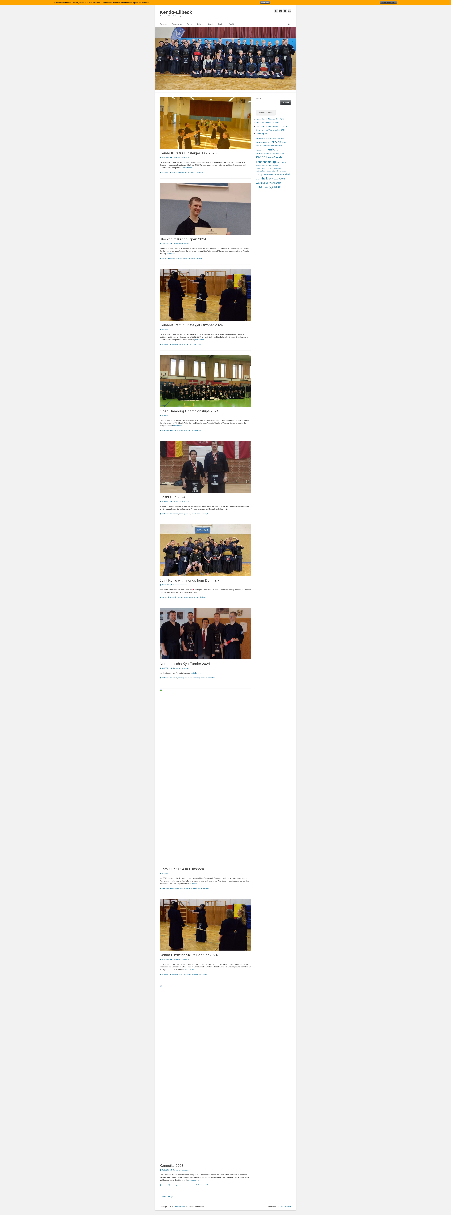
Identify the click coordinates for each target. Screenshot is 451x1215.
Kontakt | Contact (265, 113)
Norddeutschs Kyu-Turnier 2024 (185, 664)
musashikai (277, 168)
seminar (164, 1185)
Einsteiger (163, 24)
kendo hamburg (282, 162)
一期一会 (262, 187)
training (164, 597)
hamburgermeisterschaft (264, 153)
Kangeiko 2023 (172, 1165)
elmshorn (175, 888)
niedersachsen (261, 171)
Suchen (259, 98)
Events (189, 24)
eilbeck (174, 172)
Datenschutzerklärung (388, 3)
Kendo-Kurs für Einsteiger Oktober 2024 (191, 325)
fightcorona (260, 150)
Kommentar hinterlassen (181, 157)
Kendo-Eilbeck (176, 12)
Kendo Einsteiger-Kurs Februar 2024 (189, 955)
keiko (282, 153)
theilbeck (193, 172)
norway (284, 171)
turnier (200, 888)
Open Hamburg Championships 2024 (189, 411)
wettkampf (165, 430)
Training (200, 24)
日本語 (231, 24)
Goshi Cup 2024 (172, 497)
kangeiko (181, 1185)
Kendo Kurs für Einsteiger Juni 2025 (188, 153)
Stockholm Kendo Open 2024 (183, 239)
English (221, 24)
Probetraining (177, 24)
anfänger (175, 344)
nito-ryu (278, 171)
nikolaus (269, 171)
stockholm (191, 258)
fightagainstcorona (276, 145)
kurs (199, 344)
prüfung (164, 258)
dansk (283, 138)
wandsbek (200, 172)
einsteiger (165, 172)
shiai (287, 174)
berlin (274, 138)
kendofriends (195, 514)
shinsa (258, 179)
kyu (270, 165)
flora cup (182, 888)
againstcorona (260, 138)
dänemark (266, 142)
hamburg (181, 172)
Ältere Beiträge (166, 1197)
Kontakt (211, 24)
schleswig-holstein (268, 174)
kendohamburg (194, 597)
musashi (270, 168)
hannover (276, 153)
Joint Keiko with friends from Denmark (189, 580)
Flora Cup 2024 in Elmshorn (182, 869)
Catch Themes (285, 1207)
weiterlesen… (188, 168)
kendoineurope (260, 165)
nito (273, 171)
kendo (187, 172)
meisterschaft (189, 430)
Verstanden (265, 3)
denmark (175, 514)
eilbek (284, 142)
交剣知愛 (275, 187)
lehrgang (276, 165)
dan (278, 138)
